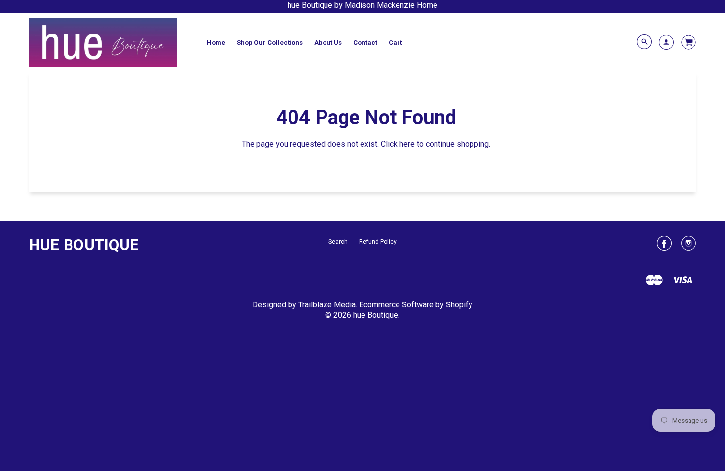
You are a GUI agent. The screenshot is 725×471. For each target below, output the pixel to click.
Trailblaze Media (327, 304)
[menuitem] (216, 42)
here (407, 144)
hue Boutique (84, 245)
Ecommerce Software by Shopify (415, 304)
